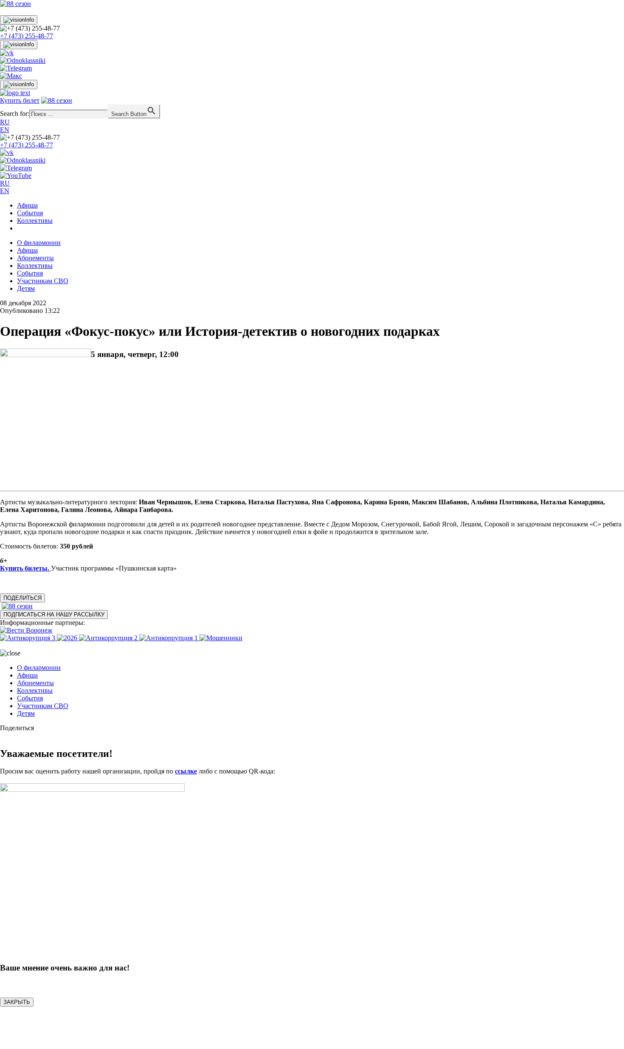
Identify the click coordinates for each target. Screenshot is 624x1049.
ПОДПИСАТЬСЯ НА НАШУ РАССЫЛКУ (53, 614)
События (30, 213)
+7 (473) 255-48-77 (26, 35)
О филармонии (39, 242)
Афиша (27, 205)
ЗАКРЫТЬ (16, 1002)
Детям (26, 288)
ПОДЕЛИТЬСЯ (22, 598)
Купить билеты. (25, 568)
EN (4, 129)
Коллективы (35, 220)
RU (5, 122)
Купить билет (19, 100)
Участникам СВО (42, 280)
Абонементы (35, 258)
